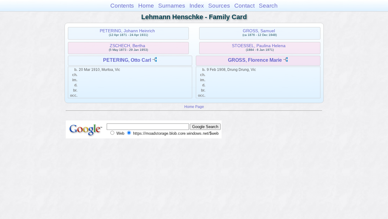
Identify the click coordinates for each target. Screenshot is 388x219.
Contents (122, 5)
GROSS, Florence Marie (255, 60)
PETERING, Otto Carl (127, 60)
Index (196, 5)
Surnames (171, 5)
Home (146, 5)
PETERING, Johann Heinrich (127, 30)
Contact (244, 5)
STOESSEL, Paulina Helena (259, 45)
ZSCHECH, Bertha (127, 45)
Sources (219, 5)
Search (268, 5)
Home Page (194, 107)
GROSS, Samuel (259, 30)
